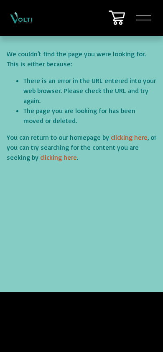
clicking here (129, 137)
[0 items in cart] (117, 18)
